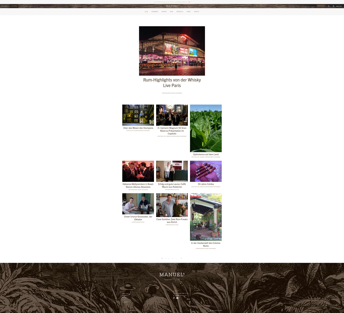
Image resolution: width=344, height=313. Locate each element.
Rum (171, 11)
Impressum (133, 310)
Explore (4, 6)
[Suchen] (329, 6)
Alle (146, 11)
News (189, 11)
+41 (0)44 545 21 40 (182, 293)
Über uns (125, 293)
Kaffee (164, 11)
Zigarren (155, 11)
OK (189, 2)
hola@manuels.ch (181, 295)
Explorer (125, 302)
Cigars (124, 295)
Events (196, 11)
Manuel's (180, 11)
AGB (123, 310)
